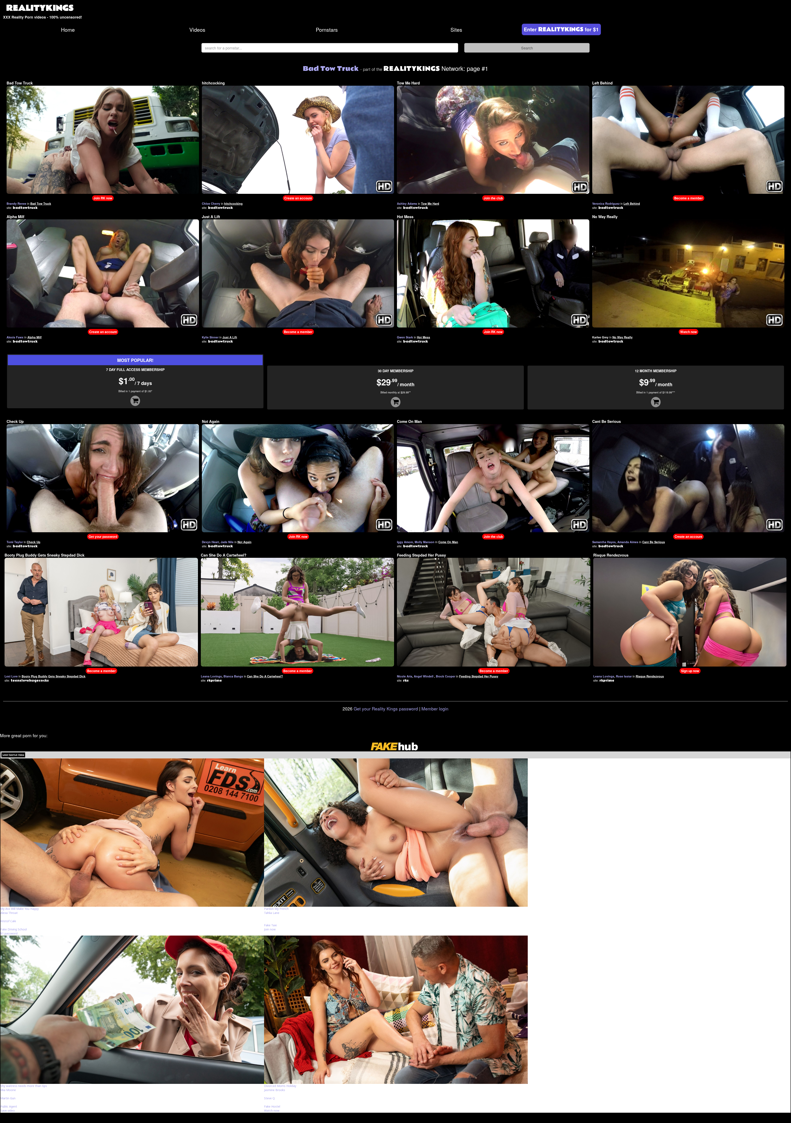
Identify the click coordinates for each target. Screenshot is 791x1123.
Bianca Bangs (233, 676)
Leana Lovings (211, 676)
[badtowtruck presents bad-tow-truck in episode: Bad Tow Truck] (103, 139)
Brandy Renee (16, 203)
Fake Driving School (13, 929)
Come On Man (409, 421)
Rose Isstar (624, 676)
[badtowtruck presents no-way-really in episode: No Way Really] (688, 273)
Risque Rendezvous (610, 555)
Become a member (688, 198)
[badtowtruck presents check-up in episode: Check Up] (103, 478)
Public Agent (8, 1106)
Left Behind (602, 83)
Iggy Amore (405, 542)
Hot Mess (405, 216)
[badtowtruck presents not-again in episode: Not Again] (298, 478)
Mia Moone (8, 1090)
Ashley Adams (407, 203)
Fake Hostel (272, 1106)
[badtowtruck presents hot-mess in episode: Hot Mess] (493, 273)
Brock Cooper (445, 676)
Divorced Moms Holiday (280, 1086)
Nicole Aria (404, 676)
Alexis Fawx (15, 337)
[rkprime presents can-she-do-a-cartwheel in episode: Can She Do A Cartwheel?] (297, 612)
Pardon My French (276, 909)
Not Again (210, 421)
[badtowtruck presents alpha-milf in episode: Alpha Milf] (103, 273)
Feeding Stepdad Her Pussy (421, 555)
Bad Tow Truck (20, 83)
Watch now (688, 332)
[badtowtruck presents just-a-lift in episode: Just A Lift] (298, 273)
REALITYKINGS (40, 8)
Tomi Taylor (15, 542)
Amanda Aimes (627, 542)
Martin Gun (7, 1098)
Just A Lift (211, 216)
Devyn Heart (210, 542)
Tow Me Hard (408, 83)
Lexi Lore (11, 676)
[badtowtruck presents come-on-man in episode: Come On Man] (493, 478)
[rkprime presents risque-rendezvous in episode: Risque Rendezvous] (690, 612)
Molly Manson (424, 542)
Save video (7, 1110)
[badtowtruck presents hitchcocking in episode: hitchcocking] (298, 139)
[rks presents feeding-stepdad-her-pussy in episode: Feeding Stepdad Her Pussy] (493, 612)
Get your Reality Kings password (386, 708)
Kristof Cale (8, 921)
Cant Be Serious (606, 421)
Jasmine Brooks (274, 1090)
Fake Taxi (270, 925)
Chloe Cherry (211, 203)
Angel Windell (423, 676)
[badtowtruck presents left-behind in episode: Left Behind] (688, 139)
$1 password (9, 933)
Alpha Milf (15, 216)
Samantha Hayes (604, 542)
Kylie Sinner (210, 337)
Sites (456, 29)
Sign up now (690, 671)
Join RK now (103, 198)
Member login (434, 708)
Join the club (493, 198)
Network (423, 68)
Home (68, 29)
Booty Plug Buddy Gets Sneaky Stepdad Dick (44, 555)
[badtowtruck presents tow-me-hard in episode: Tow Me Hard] (493, 139)
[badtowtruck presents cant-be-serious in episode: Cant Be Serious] (688, 478)
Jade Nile (227, 542)
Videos (197, 29)
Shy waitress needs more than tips (23, 1086)
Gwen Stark (405, 337)
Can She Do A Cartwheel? (223, 555)
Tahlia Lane (271, 913)
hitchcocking (213, 83)
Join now (270, 929)
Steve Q (269, 1098)
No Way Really (605, 216)
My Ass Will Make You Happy (19, 909)
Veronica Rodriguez (606, 203)
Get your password (103, 536)
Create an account (298, 198)
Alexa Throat (9, 913)
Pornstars (327, 29)
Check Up (15, 421)
